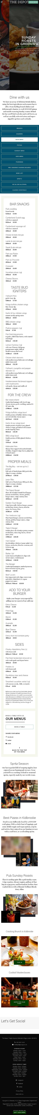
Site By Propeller (19, 1110)
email (9, 743)
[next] (37, 45)
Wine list (19, 173)
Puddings (19, 162)
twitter (9, 740)
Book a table (19, 727)
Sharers (19, 134)
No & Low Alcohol (19, 184)
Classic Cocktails (19, 190)
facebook (10, 737)
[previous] (2, 45)
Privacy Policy (19, 1091)
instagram (20, 1080)
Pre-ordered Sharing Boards (19, 167)
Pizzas (19, 145)
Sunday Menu (19, 150)
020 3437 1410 (20, 1042)
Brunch (19, 128)
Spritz (19, 179)
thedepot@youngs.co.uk (20, 1044)
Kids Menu (19, 156)
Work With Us (19, 1094)
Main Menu (19, 139)
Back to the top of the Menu (19, 751)
